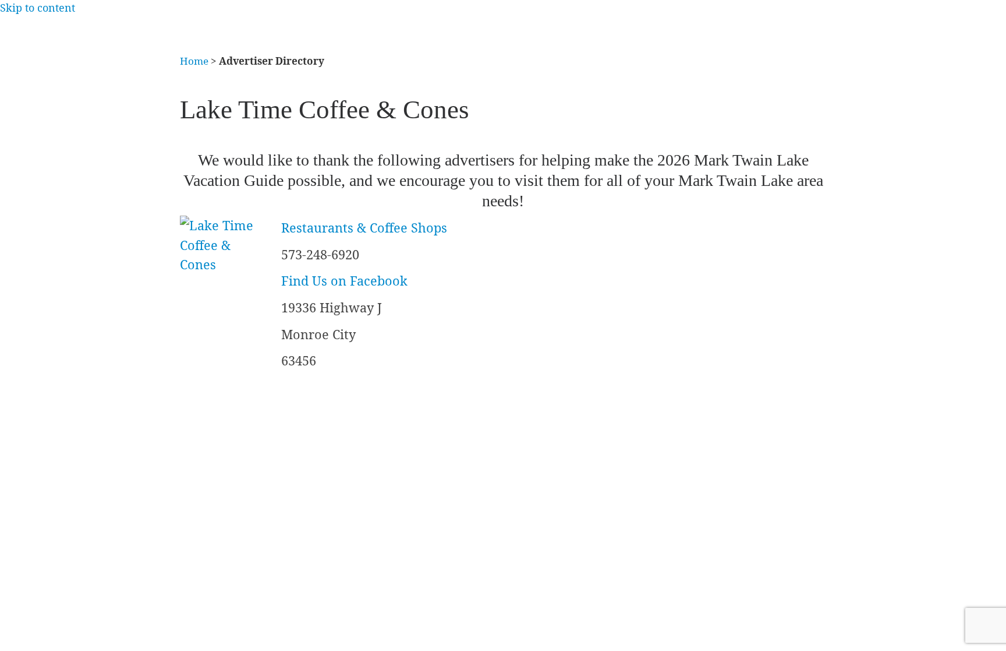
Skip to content (37, 8)
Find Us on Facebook (344, 280)
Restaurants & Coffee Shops (364, 227)
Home (194, 61)
